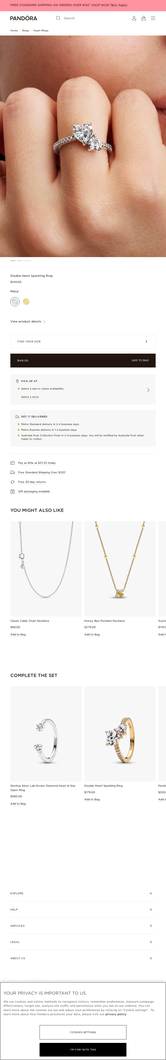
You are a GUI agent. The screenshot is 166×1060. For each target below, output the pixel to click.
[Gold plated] (26, 301)
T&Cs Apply (118, 5)
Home (14, 30)
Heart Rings (41, 30)
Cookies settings (83, 1032)
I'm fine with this (83, 1049)
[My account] (134, 18)
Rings (25, 30)
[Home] (23, 18)
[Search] (58, 18)
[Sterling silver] (14, 301)
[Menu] (153, 18)
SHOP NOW (100, 5)
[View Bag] (143, 18)
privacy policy (115, 1014)
